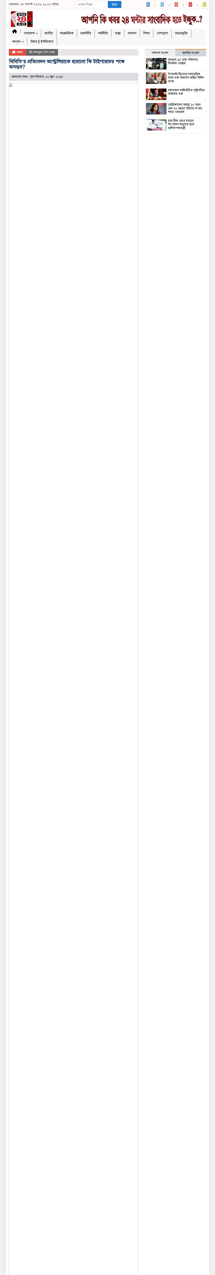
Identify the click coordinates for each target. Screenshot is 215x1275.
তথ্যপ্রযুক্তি (181, 33)
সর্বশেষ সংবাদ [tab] (160, 53)
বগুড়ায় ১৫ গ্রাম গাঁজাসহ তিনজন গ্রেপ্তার (183, 62)
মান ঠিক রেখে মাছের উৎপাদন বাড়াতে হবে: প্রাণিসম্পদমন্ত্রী (181, 124)
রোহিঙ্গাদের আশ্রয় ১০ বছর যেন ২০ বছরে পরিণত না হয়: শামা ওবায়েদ (185, 108)
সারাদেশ (29, 33)
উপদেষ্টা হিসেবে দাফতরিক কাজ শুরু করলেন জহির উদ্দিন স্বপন (186, 78)
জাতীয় (49, 33)
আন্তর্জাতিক (66, 33)
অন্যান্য (17, 42)
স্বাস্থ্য (118, 33)
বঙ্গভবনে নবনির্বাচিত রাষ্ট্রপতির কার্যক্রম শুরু (186, 92)
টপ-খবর (50, 52)
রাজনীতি (85, 33)
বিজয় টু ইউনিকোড (42, 42)
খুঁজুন (114, 4)
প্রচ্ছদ (19, 52)
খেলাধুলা (162, 33)
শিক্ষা (146, 33)
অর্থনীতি (103, 33)
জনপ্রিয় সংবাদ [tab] (190, 53)
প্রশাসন (132, 33)
